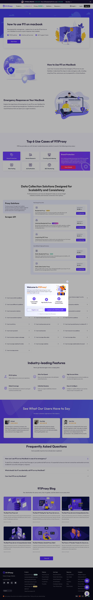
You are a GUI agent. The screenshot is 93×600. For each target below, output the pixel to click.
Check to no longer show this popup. (47, 314)
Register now (35, 310)
